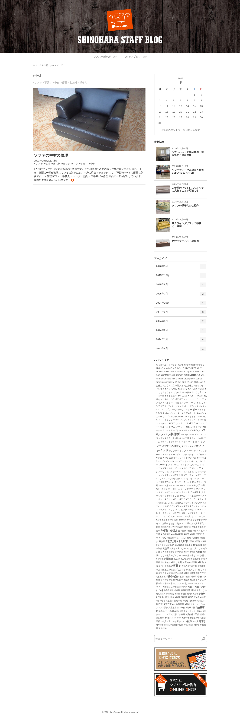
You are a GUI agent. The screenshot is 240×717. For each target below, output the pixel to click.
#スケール (195, 438)
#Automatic (190, 364)
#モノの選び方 (176, 503)
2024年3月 (180, 322)
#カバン (200, 413)
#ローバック (200, 513)
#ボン (162, 492)
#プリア (160, 478)
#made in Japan (184, 371)
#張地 (168, 566)
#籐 (193, 607)
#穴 (160, 607)
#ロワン (177, 513)
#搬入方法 (201, 573)
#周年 (187, 545)
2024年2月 (180, 332)
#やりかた (170, 399)
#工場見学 (185, 559)
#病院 (200, 600)
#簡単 (188, 607)
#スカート (170, 438)
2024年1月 (180, 341)
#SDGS (179, 375)
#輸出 (193, 618)
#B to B (200, 365)
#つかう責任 (185, 392)
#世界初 (182, 520)
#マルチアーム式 (188, 496)
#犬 (198, 597)
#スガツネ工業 (182, 438)
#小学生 (160, 559)
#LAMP (159, 371)
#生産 (169, 600)
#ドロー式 (187, 468)
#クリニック (194, 420)
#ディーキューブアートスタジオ (179, 461)
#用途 (185, 600)
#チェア (160, 457)
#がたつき (199, 385)
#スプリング (177, 442)
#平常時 (201, 559)
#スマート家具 (192, 441)
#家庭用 (185, 555)
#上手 (158, 520)
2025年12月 (180, 277)
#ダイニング (181, 454)
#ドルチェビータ (173, 468)
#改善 (181, 576)
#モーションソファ (193, 503)
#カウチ (160, 413)
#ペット (179, 481)
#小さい (194, 555)
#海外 (183, 594)
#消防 (189, 594)
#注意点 (170, 594)
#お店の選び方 (176, 385)
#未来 (190, 583)
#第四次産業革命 (171, 607)
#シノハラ (199, 430)
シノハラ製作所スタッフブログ (48, 65)
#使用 (194, 527)
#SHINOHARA (192, 375)
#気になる (202, 590)
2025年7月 (180, 295)
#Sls (203, 375)
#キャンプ (170, 420)
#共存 (174, 534)
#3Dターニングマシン (166, 365)
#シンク (184, 434)
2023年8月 (180, 350)
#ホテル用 (199, 485)
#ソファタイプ (189, 446)
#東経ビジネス (180, 587)
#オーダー (191, 409)
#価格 (201, 527)
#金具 (195, 621)
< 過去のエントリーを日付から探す (180, 130)
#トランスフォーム (190, 465)
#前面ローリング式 (176, 538)
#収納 (203, 541)
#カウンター (171, 413)
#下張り (47, 82)
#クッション (181, 420)
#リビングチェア (196, 509)
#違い (170, 621)
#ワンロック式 (163, 516)
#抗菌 (170, 573)
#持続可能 (178, 573)
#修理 (64, 82)
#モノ (182, 499)
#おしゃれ (198, 382)
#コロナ (185, 423)
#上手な (166, 520)
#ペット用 (163, 485)
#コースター (169, 430)
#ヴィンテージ (177, 516)
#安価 (180, 552)
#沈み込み (161, 594)
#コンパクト (178, 426)
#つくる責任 (171, 396)
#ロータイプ (187, 513)
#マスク (198, 492)
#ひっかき (182, 396)
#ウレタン (202, 406)
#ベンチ (169, 481)
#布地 (194, 559)
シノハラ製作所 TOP (104, 56)
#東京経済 (168, 587)
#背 (169, 614)
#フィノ (169, 475)
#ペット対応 (190, 482)
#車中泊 (186, 618)
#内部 (186, 534)
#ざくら (167, 392)
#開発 (167, 625)
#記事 (174, 614)
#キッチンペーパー (178, 416)
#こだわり (182, 389)
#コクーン (163, 423)
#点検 (196, 594)
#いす (190, 382)
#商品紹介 (196, 545)
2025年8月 (180, 286)
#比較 (193, 590)
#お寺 (165, 385)
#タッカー (170, 454)
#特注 (184, 597)
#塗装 (166, 548)
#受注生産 (161, 545)
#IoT (199, 368)
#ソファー (174, 451)
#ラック (179, 506)
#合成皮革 (179, 545)
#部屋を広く (179, 621)
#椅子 (191, 586)
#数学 (193, 576)
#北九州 (72, 82)
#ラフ (186, 506)
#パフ (195, 472)
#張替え (82, 82)
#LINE (173, 371)
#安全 (186, 552)
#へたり (192, 395)
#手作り (198, 570)
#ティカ (192, 458)
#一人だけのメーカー (195, 516)
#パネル (188, 472)
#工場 (177, 558)
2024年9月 (180, 313)
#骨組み (163, 628)
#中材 (37, 75)
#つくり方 (197, 392)
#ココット (174, 423)
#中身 (56, 82)
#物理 (177, 597)
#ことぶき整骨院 (196, 389)
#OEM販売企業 (168, 375)
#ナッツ (196, 468)
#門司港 (160, 625)
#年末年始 (166, 562)
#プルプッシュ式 (172, 478)
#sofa (174, 378)
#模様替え (169, 590)
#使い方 (187, 527)
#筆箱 (182, 607)
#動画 (162, 541)
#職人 (199, 611)
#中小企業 (192, 520)
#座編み (187, 562)
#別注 (192, 534)
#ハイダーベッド (175, 472)
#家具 (199, 551)
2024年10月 (180, 304)
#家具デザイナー (173, 555)
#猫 (157, 600)
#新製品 (179, 580)
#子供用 (167, 552)
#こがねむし (171, 389)
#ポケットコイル (173, 492)
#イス (200, 402)
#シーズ (192, 434)
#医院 (197, 541)
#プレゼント (187, 478)
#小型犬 (202, 555)
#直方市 (168, 604)
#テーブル (201, 458)
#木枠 (165, 583)
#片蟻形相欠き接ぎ (165, 597)
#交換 (178, 523)
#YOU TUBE (181, 382)
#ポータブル (188, 492)
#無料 (202, 593)
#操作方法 (172, 576)
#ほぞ (200, 396)
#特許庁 (192, 597)
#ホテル (189, 485)
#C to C (180, 368)
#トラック (175, 465)
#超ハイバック (173, 617)
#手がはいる (188, 570)
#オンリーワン (179, 409)
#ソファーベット (189, 450)
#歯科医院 (185, 590)
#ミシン (169, 499)
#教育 (187, 576)
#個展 (183, 530)
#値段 (189, 530)
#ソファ (37, 82)
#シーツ (201, 434)
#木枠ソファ (175, 583)
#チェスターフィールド (177, 458)
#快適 (172, 570)
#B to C (159, 368)
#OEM (196, 371)
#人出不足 (199, 523)
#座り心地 (177, 562)
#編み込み (174, 611)
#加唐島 (195, 538)
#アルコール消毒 (171, 403)
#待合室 (192, 565)
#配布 (189, 621)
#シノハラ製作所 (168, 434)
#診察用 (181, 614)
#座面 (201, 562)
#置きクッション (188, 611)
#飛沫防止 (188, 625)
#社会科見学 (178, 604)
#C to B (172, 368)
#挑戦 (186, 573)
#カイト (202, 409)
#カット (192, 413)
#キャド (192, 416)
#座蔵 (194, 562)
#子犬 (174, 552)
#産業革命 (177, 600)
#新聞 (172, 580)
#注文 (177, 594)
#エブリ (166, 409)
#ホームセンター (164, 489)
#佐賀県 (179, 527)
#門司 (202, 621)
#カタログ (183, 413)
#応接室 (164, 570)
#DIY (187, 368)
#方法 (186, 580)
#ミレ (176, 499)
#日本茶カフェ (197, 580)
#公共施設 (166, 534)
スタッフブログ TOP (135, 56)
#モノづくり (191, 499)
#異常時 (192, 600)
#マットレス (173, 496)
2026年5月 (180, 268)
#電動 (173, 624)
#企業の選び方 (168, 527)
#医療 (191, 541)
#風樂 (180, 625)
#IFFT (193, 368)
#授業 (192, 573)
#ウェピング (190, 406)
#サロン (179, 430)
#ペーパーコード (177, 485)
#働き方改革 (199, 530)
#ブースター (190, 475)
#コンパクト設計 (194, 427)
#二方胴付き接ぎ (167, 523)
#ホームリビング (181, 489)
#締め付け (164, 611)
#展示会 (168, 558)
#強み (184, 566)
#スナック (166, 442)
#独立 (203, 597)
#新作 (199, 576)
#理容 (163, 600)
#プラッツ (201, 475)
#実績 (192, 552)
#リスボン (163, 509)
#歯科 (177, 590)
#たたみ (175, 392)
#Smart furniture (163, 378)
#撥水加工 (161, 576)
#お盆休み (188, 385)
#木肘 (184, 583)
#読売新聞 (199, 614)
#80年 (180, 365)
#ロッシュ (168, 513)
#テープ (160, 461)
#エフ (158, 409)
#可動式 (170, 545)
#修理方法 (174, 530)
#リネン (173, 509)
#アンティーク (188, 402)
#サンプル (188, 430)
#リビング (182, 509)
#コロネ (193, 423)
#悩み (178, 569)
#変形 (173, 548)
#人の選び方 (187, 523)
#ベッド (197, 478)
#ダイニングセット (197, 454)
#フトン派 (178, 475)
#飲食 (196, 625)
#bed (166, 368)
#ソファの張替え (171, 446)
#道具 (163, 621)
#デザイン (164, 464)
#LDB (166, 371)
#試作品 (189, 614)
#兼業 (180, 534)
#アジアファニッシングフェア (190, 399)
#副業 (188, 538)
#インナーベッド (174, 406)
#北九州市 (182, 541)
